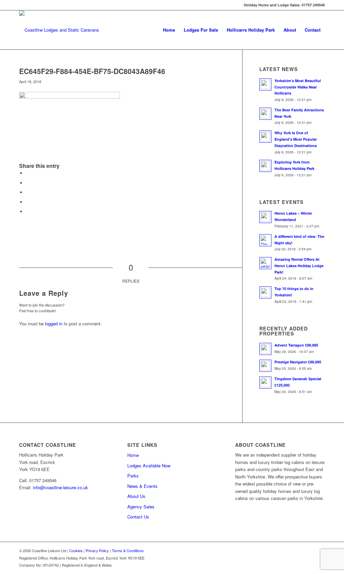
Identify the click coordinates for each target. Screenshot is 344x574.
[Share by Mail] (27, 211)
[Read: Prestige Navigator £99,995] (265, 366)
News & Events (142, 486)
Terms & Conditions (128, 550)
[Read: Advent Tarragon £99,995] (265, 349)
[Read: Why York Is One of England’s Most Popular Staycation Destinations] (265, 137)
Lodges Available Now (148, 465)
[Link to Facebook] (21, 5)
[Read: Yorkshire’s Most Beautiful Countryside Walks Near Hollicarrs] (265, 84)
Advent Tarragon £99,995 (296, 345)
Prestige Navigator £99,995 (297, 361)
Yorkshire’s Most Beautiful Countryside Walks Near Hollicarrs (297, 87)
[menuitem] (169, 29)
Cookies (76, 550)
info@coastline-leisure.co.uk (60, 487)
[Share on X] (27, 183)
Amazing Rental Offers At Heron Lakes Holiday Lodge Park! (299, 266)
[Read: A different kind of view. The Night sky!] (265, 240)
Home (133, 455)
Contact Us (138, 516)
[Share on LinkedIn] (27, 202)
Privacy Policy (97, 550)
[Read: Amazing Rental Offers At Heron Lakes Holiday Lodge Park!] (265, 263)
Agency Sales (141, 506)
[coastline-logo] (59, 29)
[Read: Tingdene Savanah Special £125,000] (265, 382)
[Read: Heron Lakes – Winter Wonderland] (265, 217)
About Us (136, 496)
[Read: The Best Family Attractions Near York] (265, 114)
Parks (133, 475)
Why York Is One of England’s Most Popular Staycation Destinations (295, 139)
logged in (53, 323)
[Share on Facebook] (27, 173)
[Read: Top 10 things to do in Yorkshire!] (265, 292)
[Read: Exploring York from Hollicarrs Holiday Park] (265, 166)
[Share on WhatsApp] (27, 192)
